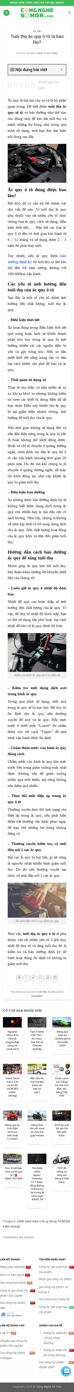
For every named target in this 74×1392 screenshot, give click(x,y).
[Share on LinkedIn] (55, 978)
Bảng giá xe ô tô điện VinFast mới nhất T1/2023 (12, 1131)
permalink (36, 995)
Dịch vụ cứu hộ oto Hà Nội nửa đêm (61, 1130)
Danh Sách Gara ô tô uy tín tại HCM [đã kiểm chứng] (12, 1087)
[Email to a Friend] (40, 978)
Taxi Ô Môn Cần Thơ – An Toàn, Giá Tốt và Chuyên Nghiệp (37, 1040)
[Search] (69, 13)
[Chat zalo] (66, 1371)
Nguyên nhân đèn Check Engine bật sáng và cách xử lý (12, 1040)
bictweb (52, 53)
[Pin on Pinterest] (47, 978)
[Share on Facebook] (26, 978)
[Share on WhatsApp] (19, 978)
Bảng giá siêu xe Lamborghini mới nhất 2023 (62, 1038)
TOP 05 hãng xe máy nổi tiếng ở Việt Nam (62, 1175)
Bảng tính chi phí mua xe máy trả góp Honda (37, 1130)
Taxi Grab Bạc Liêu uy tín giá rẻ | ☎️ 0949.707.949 (13, 1173)
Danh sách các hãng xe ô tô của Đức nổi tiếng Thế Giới (61, 1087)
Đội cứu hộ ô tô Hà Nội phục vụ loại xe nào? (37, 1085)
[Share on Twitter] (33, 978)
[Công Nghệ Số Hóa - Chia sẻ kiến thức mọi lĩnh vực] (37, 12)
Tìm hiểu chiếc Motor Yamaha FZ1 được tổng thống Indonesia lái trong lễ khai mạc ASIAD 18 (37, 1183)
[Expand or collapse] (61, 69)
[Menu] (6, 13)
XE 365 (37, 31)
